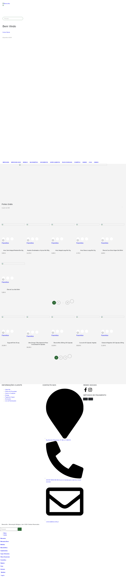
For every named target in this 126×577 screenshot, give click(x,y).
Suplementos (44, 162)
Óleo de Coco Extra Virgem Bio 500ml (113, 250)
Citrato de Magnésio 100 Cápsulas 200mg (113, 342)
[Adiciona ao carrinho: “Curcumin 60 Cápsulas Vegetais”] (82, 331)
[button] (1, 526)
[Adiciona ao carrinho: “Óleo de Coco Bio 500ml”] (7, 278)
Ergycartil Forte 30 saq (13, 342)
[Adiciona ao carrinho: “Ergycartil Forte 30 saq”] (7, 331)
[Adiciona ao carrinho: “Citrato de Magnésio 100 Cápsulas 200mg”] (107, 331)
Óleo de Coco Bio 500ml (13, 289)
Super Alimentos (55, 162)
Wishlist (3, 572)
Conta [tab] (5, 535)
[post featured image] (13, 225)
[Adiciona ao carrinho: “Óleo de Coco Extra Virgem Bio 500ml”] (107, 239)
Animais (96, 162)
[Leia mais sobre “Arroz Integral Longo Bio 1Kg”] (57, 239)
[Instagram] (90, 390)
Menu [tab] (5, 533)
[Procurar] (21, 18)
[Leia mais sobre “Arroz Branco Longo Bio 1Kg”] (82, 239)
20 (67, 302)
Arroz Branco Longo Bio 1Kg (87, 250)
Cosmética (77, 162)
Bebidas (25, 162)
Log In (2, 575)
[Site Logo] (6, 3)
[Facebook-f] (85, 390)
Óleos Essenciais (67, 162)
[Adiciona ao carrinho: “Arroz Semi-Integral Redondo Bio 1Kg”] (7, 239)
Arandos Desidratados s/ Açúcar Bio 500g (38, 250)
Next (72, 301)
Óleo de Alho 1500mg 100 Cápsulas (63, 342)
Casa (90, 162)
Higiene (85, 162)
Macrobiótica (34, 162)
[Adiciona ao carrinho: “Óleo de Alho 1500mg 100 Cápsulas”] (57, 331)
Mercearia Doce (16, 162)
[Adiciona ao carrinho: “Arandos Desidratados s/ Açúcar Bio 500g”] (32, 239)
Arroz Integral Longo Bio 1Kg (63, 250)
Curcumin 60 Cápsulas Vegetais (87, 342)
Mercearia (6, 162)
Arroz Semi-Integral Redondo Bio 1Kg (13, 250)
